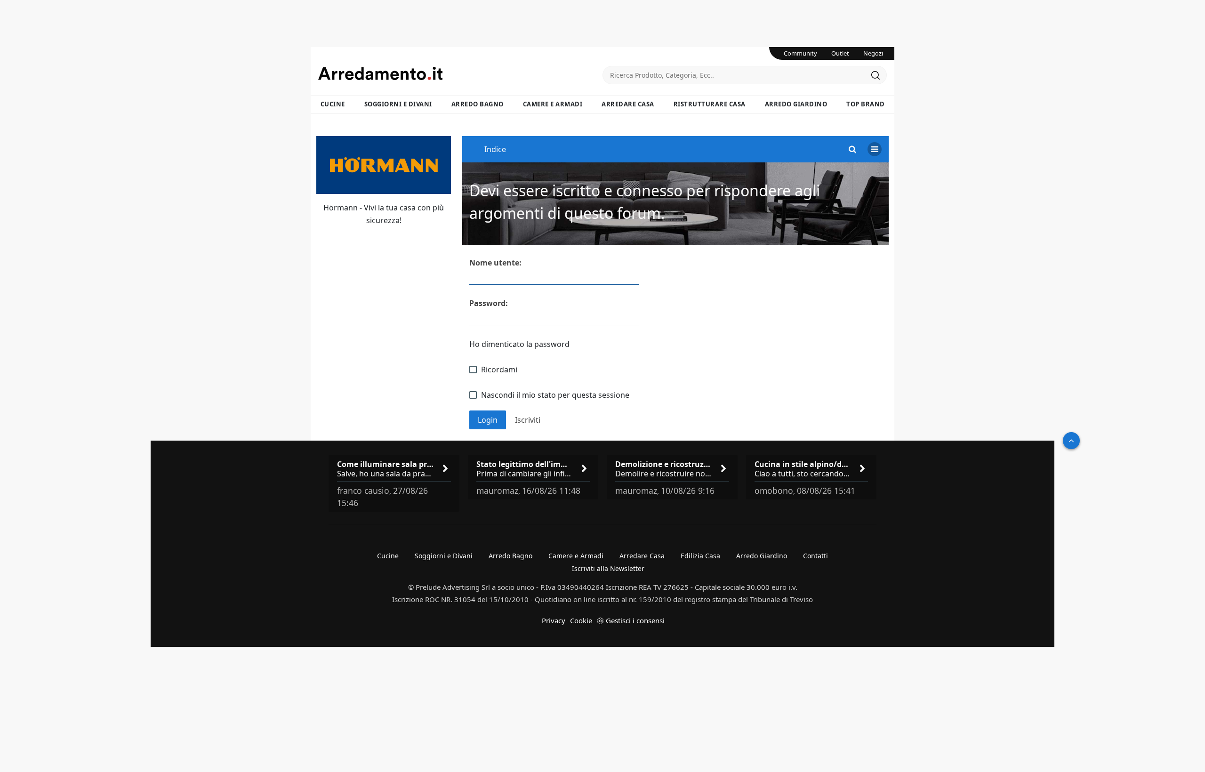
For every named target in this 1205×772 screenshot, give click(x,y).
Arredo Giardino (796, 104)
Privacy (553, 620)
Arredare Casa (628, 104)
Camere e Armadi (553, 104)
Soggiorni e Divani (398, 104)
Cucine (333, 104)
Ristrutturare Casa (710, 104)
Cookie (581, 620)
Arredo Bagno (477, 104)
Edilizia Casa (700, 555)
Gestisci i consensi (635, 620)
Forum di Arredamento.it (460, 73)
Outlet (840, 53)
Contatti (815, 555)
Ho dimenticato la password (519, 344)
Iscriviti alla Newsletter (608, 568)
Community (800, 53)
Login (488, 420)
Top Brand (865, 104)
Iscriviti (527, 420)
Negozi (873, 53)
